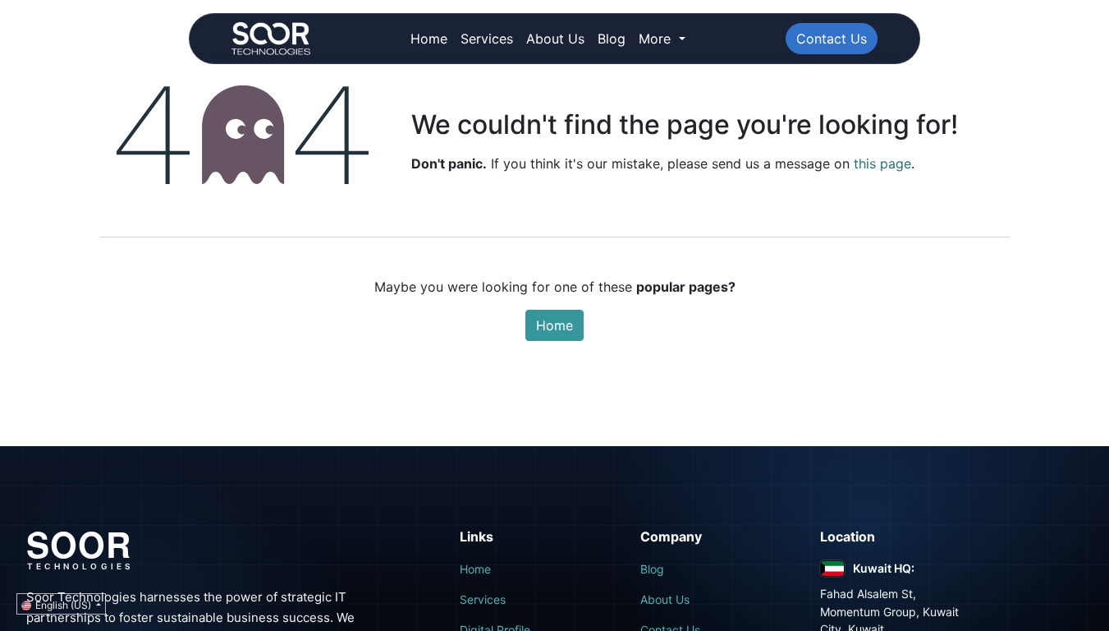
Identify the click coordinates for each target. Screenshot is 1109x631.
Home (554, 325)
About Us (665, 599)
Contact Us (831, 38)
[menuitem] (429, 38)
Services (483, 599)
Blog (652, 569)
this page (882, 163)
